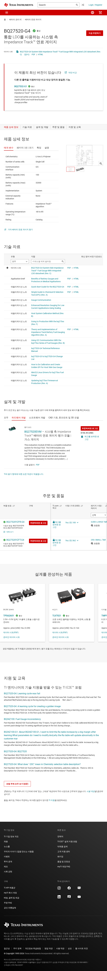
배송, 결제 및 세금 (11, 898)
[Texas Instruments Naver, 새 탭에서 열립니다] (79, 889)
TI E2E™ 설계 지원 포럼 (67, 841)
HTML (40, 54)
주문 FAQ (8, 903)
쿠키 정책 (17, 948)
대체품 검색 (62, 846)
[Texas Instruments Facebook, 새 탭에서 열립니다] (69, 889)
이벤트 (7, 856)
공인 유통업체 (10, 908)
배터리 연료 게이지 (33, 19)
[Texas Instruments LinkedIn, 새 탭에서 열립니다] (59, 898)
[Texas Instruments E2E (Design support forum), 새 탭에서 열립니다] (69, 898)
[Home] (18, 5)
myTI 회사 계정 (10, 893)
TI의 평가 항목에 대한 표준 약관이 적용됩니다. (24, 474)
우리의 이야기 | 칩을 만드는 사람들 (19, 851)
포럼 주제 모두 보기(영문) (17, 784)
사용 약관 (91, 791)
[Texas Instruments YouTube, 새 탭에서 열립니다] (79, 898)
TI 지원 (52, 800)
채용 (6, 841)
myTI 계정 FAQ (63, 866)
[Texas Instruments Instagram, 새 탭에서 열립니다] (59, 889)
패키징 (60, 856)
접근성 (7, 948)
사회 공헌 (8, 871)
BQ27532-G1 (20, 86)
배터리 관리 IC (15, 19)
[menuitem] (92, 12)
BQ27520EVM (32, 431)
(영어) (26, 54)
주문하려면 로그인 (90, 428)
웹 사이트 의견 (81, 948)
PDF (33, 54)
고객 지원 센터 (63, 851)
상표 (70, 948)
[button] (7, 12)
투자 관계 (8, 861)
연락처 (60, 836)
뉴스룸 (7, 846)
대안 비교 (73, 72)
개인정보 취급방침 (33, 948)
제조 (6, 866)
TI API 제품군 (9, 888)
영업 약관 (48, 948)
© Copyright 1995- (14, 953)
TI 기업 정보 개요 (11, 836)
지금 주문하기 (95, 33)
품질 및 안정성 (63, 861)
